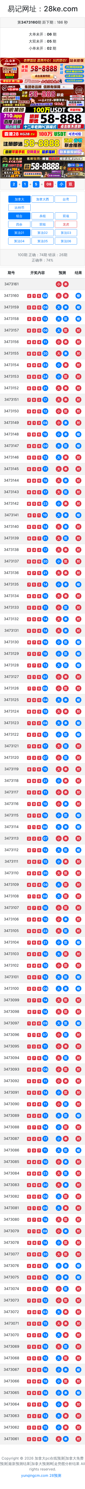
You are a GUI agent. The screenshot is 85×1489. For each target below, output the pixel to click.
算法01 (19, 233)
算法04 (19, 241)
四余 (19, 224)
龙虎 (66, 224)
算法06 (66, 241)
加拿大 (19, 199)
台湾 (66, 199)
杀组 (42, 216)
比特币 (19, 207)
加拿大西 (42, 199)
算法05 (42, 241)
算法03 (66, 233)
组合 (19, 216)
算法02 (42, 233)
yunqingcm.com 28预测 (41, 1475)
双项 (66, 216)
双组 (42, 224)
